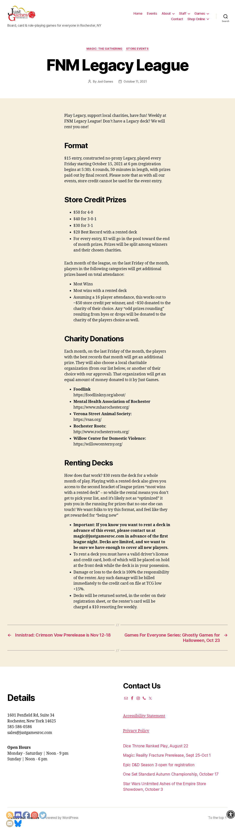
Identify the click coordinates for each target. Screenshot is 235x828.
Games (199, 13)
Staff (182, 13)
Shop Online (196, 19)
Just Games (105, 81)
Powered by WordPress (60, 818)
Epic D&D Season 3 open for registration (158, 765)
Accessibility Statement (144, 716)
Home (137, 13)
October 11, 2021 (135, 81)
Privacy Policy (136, 730)
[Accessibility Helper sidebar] (230, 814)
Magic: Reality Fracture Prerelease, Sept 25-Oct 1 (167, 755)
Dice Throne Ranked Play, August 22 (155, 746)
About (166, 13)
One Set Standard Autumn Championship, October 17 (170, 774)
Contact (177, 19)
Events (152, 13)
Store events (137, 48)
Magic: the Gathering (104, 48)
